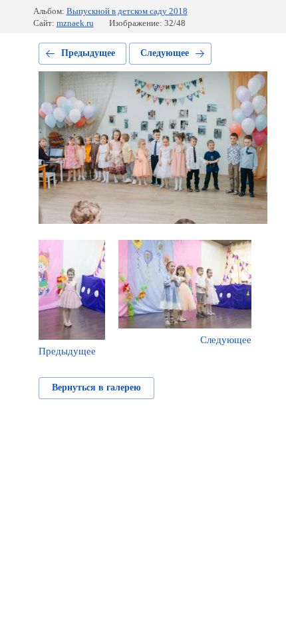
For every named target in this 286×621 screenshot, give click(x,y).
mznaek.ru (75, 23)
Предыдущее (88, 53)
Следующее (164, 53)
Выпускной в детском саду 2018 (127, 11)
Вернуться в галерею (96, 387)
